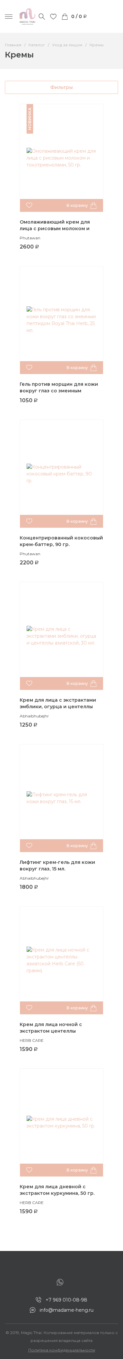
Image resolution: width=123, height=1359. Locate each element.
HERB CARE (32, 1040)
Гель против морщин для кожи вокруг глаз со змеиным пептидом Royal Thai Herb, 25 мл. (61, 391)
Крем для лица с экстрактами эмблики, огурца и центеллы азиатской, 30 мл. (58, 706)
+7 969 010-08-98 (66, 1300)
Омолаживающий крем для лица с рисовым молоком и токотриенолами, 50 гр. (55, 228)
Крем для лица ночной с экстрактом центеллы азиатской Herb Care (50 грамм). (60, 1031)
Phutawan (30, 237)
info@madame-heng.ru (66, 1310)
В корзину (77, 205)
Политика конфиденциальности (61, 1350)
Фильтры (61, 87)
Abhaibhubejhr (34, 715)
